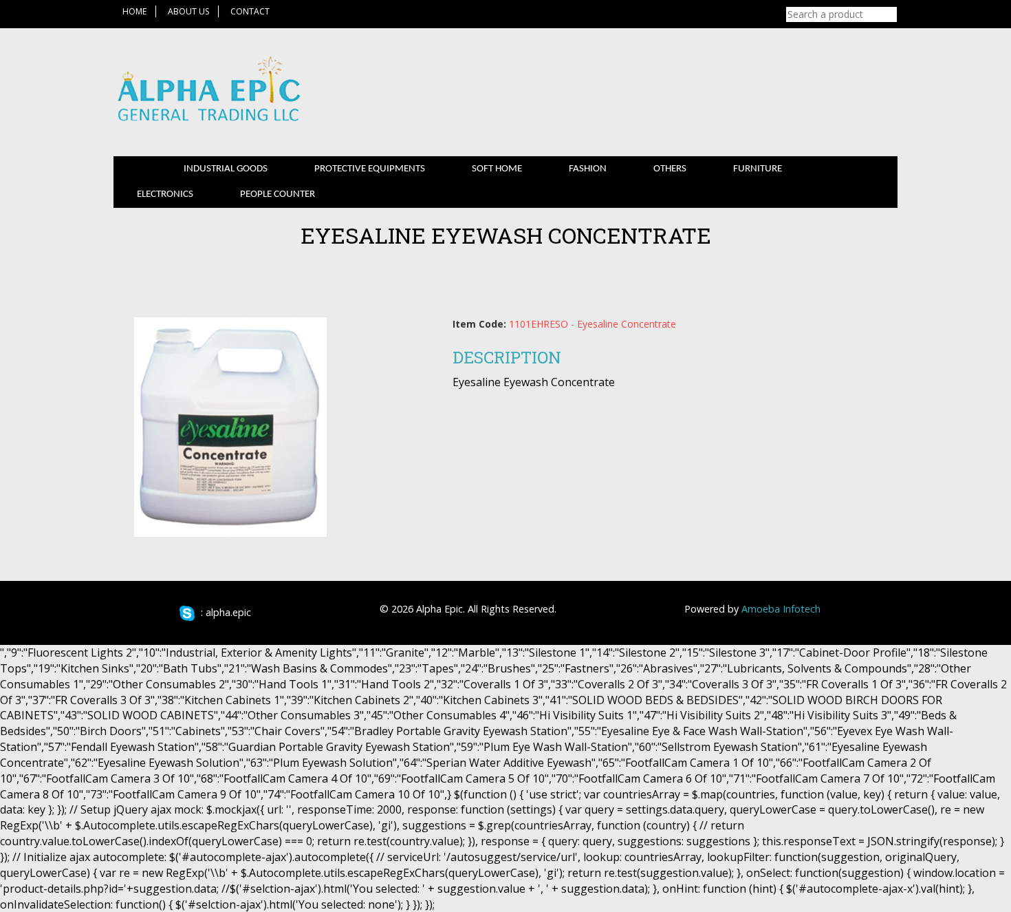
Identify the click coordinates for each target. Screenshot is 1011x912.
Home (134, 11)
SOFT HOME (497, 169)
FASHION (588, 169)
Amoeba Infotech (780, 608)
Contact (250, 11)
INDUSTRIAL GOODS (226, 169)
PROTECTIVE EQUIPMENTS (369, 169)
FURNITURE (757, 169)
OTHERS (669, 169)
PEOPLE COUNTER (277, 194)
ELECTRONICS (165, 194)
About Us (188, 11)
